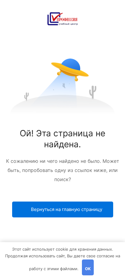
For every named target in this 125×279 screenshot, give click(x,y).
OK (88, 268)
